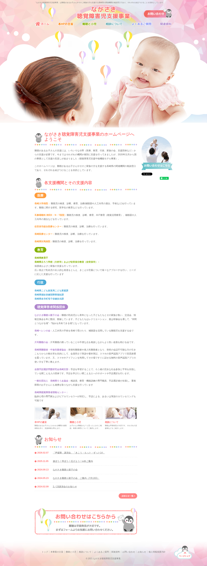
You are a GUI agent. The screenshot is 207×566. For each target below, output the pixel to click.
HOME (43, 25)
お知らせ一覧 (127, 496)
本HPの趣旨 (40, 422)
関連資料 (164, 25)
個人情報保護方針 (157, 552)
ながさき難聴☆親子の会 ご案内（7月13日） (76, 478)
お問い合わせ (128, 552)
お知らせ (142, 552)
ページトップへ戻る (183, 552)
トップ (45, 552)
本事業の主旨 (65, 25)
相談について (114, 25)
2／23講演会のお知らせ (65, 486)
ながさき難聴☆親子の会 (65, 469)
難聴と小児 (89, 25)
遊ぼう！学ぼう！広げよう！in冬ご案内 (73, 461)
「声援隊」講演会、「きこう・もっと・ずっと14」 (79, 453)
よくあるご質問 (141, 25)
